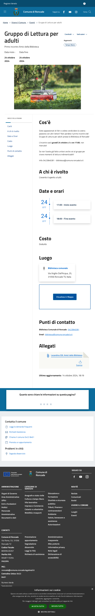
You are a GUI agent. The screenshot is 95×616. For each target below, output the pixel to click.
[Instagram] (75, 11)
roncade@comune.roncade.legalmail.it (18, 570)
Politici (4, 507)
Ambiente (52, 514)
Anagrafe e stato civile (34, 495)
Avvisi (73, 500)
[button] (47, 612)
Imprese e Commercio (34, 505)
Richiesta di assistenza (34, 554)
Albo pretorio (53, 543)
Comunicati (76, 496)
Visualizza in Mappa (64, 296)
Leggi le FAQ (30, 550)
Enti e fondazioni (8, 503)
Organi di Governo (9, 493)
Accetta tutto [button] (38, 606)
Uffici (3, 500)
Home (5, 22)
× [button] (92, 589)
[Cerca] (89, 11)
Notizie (74, 493)
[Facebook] (62, 11)
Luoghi (74, 511)
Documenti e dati (8, 517)
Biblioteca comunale (58, 268)
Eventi (32, 22)
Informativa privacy (56, 547)
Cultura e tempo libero (34, 498)
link (71, 601)
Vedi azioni (81, 34)
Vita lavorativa (31, 502)
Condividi (68, 34)
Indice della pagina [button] (14, 118)
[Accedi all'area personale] (84, 3)
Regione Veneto (10, 3)
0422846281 (73, 329)
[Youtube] (69, 11)
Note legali (52, 550)
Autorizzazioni (54, 524)
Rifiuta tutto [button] (57, 606)
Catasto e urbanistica (34, 509)
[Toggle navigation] (4, 11)
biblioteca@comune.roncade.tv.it (58, 334)
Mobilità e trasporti (33, 512)
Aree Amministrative (10, 496)
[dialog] (47, 601)
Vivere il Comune (19, 22)
